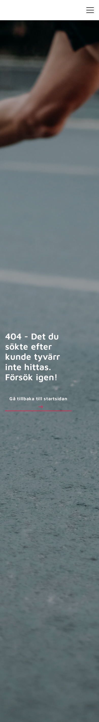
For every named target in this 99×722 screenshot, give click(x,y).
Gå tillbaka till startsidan (38, 398)
